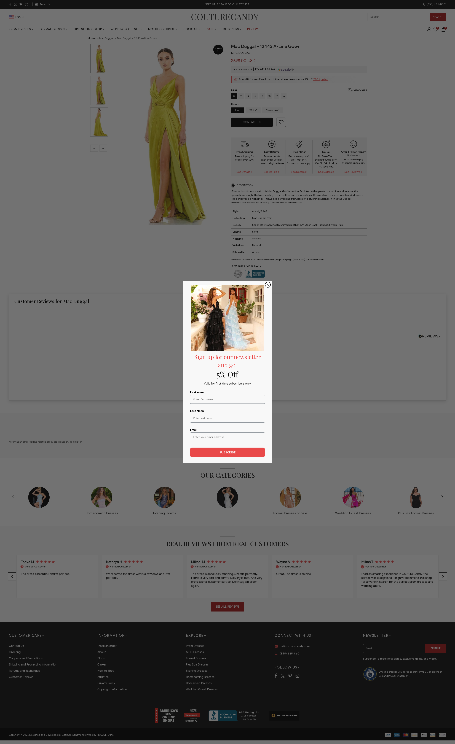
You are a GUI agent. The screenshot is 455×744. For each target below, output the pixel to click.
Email (193, 429)
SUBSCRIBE (228, 452)
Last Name (197, 411)
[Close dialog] (268, 284)
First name (197, 392)
